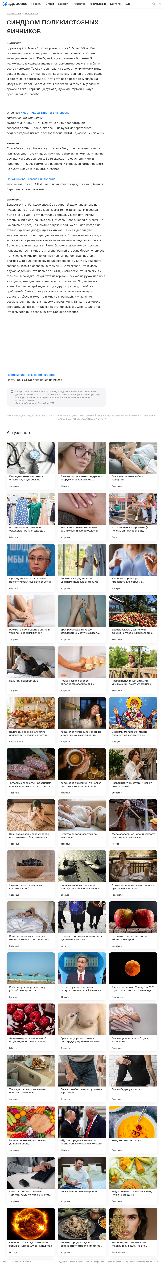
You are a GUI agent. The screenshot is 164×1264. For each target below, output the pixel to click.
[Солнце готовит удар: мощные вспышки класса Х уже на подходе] (31, 1232)
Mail (5, 1261)
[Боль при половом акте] (31, 670)
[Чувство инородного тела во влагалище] (82, 823)
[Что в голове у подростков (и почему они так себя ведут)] (133, 517)
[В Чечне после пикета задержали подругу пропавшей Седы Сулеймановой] (82, 466)
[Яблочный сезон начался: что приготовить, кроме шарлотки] (31, 721)
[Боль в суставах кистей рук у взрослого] (133, 1027)
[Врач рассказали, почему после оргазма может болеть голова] (31, 823)
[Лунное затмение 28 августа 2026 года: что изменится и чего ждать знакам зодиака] (133, 976)
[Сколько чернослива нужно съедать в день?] (31, 874)
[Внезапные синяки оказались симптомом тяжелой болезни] (82, 517)
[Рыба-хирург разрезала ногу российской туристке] (31, 976)
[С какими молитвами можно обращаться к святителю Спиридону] (133, 721)
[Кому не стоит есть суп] (133, 1130)
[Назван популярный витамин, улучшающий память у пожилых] (133, 670)
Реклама (27, 1261)
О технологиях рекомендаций (138, 1261)
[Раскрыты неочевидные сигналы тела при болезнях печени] (31, 619)
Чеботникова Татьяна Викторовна (45, 112)
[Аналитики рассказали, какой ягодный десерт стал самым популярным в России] (31, 1027)
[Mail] (5, 4)
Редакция (62, 1261)
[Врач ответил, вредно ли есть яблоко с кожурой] (133, 925)
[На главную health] (17, 4)
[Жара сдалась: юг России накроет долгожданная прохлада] (133, 823)
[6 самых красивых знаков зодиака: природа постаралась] (133, 874)
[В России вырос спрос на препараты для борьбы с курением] (133, 568)
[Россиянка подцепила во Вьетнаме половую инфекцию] (82, 568)
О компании (15, 1261)
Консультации (14, 13)
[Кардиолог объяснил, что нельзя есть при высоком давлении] (82, 772)
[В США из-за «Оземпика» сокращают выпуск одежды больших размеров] (31, 517)
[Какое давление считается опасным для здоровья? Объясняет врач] (31, 466)
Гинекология (31, 13)
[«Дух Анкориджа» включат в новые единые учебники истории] (82, 1130)
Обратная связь (114, 1261)
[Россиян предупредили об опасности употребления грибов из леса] (82, 1232)
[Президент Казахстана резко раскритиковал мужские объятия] (31, 568)
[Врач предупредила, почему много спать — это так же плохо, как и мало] (31, 925)
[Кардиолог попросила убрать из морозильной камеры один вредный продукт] (82, 721)
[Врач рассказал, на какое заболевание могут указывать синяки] (82, 619)
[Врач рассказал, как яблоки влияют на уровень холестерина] (133, 619)
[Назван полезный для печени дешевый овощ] (31, 1130)
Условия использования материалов (87, 1261)
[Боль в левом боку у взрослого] (82, 1181)
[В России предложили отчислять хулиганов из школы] (82, 925)
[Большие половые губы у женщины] (133, 466)
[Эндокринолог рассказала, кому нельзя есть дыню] (133, 1181)
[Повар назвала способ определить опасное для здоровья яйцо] (82, 670)
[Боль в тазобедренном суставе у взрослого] (82, 1078)
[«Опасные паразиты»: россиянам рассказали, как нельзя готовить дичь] (31, 772)
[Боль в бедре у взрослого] (133, 1078)
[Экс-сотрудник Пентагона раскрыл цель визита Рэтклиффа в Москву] (82, 976)
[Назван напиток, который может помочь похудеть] (133, 772)
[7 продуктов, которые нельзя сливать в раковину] (31, 1078)
